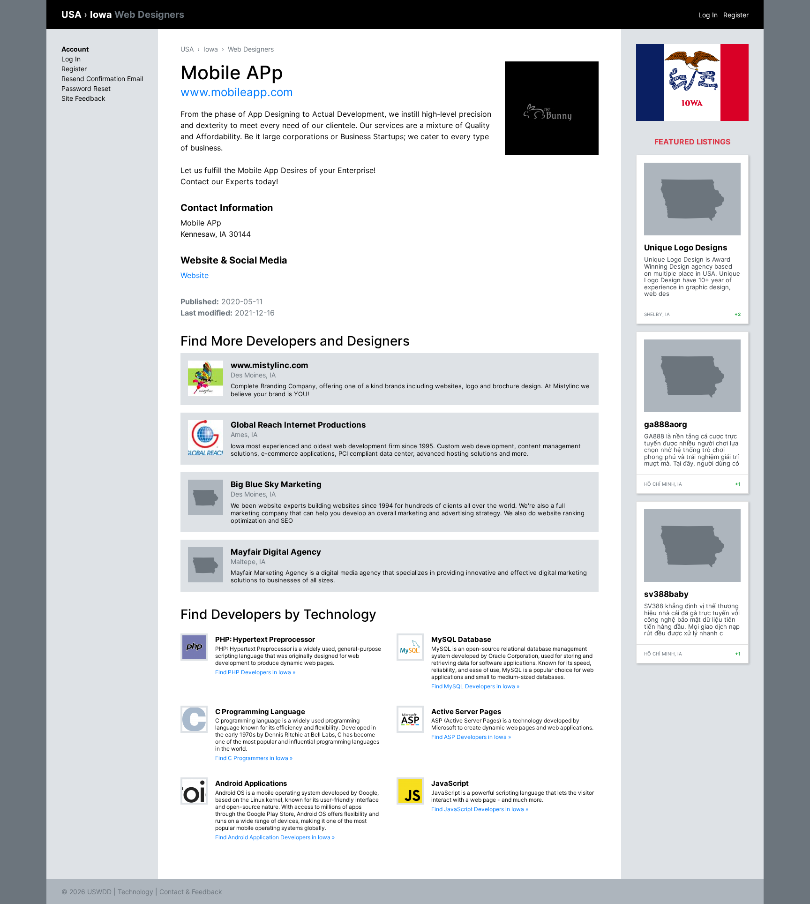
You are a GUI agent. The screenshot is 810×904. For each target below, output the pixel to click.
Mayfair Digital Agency (276, 552)
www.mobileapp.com (236, 92)
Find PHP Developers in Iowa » (255, 672)
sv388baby (666, 594)
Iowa (137, 14)
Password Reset (86, 88)
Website (194, 275)
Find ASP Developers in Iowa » (471, 736)
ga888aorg (665, 424)
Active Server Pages (466, 711)
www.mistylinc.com (269, 365)
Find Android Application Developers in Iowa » (275, 837)
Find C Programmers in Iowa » (253, 757)
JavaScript (450, 783)
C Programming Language (260, 711)
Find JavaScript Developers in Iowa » (479, 809)
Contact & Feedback (190, 892)
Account (75, 49)
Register (736, 15)
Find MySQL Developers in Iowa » (475, 686)
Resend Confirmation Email (102, 79)
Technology (135, 892)
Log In (708, 15)
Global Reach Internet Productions (298, 424)
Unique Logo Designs (686, 247)
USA (72, 14)
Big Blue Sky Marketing (276, 484)
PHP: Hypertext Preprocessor (265, 639)
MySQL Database (461, 639)
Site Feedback (83, 98)
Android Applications (251, 783)
